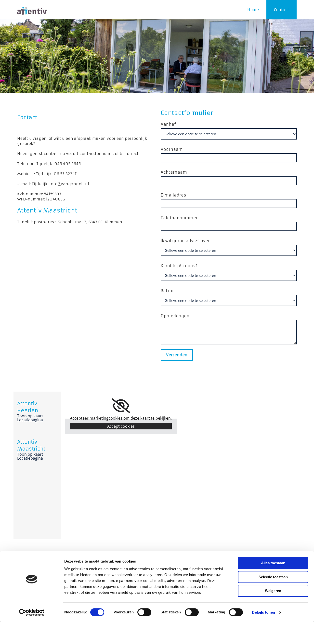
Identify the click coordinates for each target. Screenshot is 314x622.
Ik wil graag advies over (185, 240)
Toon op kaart (30, 416)
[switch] (144, 612)
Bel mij (168, 290)
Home (253, 9)
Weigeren (273, 591)
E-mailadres (173, 195)
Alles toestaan (273, 563)
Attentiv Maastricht (47, 210)
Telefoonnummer (179, 217)
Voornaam (172, 149)
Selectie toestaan (273, 577)
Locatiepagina (30, 420)
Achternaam (174, 172)
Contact (281, 9)
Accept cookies (121, 426)
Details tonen (263, 612)
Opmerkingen (175, 315)
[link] (121, 405)
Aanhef (168, 124)
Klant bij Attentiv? (179, 265)
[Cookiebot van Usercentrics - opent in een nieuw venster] (31, 612)
